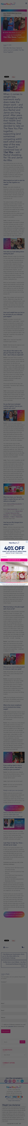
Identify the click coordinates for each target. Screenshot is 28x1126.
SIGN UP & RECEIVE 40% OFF (14, 560)
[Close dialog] (27, 542)
